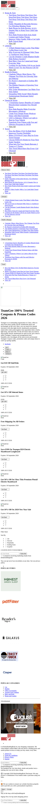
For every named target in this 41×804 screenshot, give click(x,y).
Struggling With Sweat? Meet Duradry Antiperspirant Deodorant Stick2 (23, 95)
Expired (9, 547)
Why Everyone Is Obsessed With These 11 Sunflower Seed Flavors (24, 53)
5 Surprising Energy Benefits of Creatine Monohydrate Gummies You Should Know (24, 105)
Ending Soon (11, 545)
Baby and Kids (9, 694)
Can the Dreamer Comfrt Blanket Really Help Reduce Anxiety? (24, 58)
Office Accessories (11, 690)
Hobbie (7, 689)
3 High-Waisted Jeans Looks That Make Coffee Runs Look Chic (24, 49)
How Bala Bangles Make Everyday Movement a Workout (22, 110)
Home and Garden (10, 696)
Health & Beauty (11, 72)
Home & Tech (10, 13)
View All (12, 43)
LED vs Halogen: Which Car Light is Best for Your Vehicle (23, 119)
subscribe (23, 800)
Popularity (10, 543)
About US (8, 753)
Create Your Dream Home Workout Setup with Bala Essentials (22, 114)
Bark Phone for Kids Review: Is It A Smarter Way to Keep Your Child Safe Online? (23, 30)
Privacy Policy (9, 757)
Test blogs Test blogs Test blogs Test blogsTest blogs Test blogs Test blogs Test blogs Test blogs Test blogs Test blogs (23, 18)
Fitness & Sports (11, 100)
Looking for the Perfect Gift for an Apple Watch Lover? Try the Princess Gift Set (24, 66)
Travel (7, 129)
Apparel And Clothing (12, 692)
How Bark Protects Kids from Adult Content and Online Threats (22, 36)
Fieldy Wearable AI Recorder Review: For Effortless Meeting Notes (23, 25)
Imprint (7, 759)
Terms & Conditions (11, 755)
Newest (9, 541)
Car (6, 687)
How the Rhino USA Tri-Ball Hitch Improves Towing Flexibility (22, 132)
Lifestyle (8, 46)
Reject (3, 789)
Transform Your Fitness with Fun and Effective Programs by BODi (23, 123)
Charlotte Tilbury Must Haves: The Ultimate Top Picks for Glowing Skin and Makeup (23, 76)
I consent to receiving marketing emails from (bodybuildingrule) (16, 802)
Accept (9, 789)
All (8, 539)
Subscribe (23, 553)
